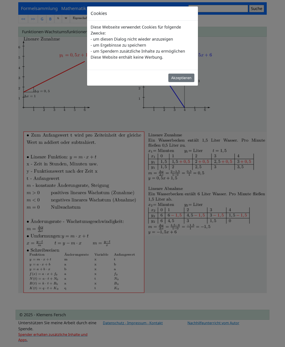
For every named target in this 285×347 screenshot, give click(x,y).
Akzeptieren (181, 77)
